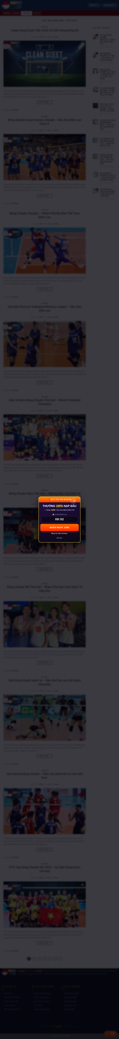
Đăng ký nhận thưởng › (59, 533)
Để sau (59, 538)
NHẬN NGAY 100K (59, 527)
